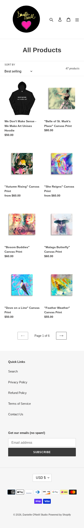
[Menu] (77, 19)
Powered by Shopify (60, 514)
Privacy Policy (17, 382)
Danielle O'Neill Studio (35, 514)
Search (13, 371)
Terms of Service (19, 403)
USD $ (41, 477)
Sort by (9, 64)
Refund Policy (17, 393)
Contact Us (15, 414)
